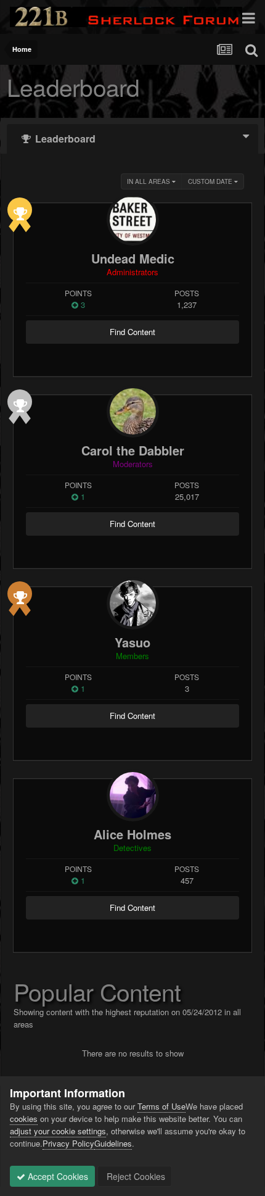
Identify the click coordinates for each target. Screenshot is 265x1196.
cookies (24, 1118)
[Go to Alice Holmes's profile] (133, 795)
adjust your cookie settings (58, 1131)
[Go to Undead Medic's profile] (133, 219)
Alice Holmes (132, 834)
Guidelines (113, 1143)
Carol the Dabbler (132, 450)
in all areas (149, 181)
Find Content (132, 332)
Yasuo (132, 642)
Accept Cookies (56, 1176)
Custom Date (211, 181)
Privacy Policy (68, 1143)
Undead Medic (132, 258)
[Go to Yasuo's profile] (133, 603)
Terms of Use (161, 1106)
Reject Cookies (134, 1176)
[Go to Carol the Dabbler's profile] (133, 411)
